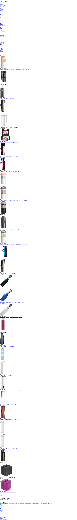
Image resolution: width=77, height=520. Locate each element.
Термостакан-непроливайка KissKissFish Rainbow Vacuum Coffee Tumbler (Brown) (12, 229)
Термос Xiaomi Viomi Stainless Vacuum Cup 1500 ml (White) (9, 127)
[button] (38, 23)
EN (1, 6)
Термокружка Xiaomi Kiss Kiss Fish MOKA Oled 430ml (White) (9, 404)
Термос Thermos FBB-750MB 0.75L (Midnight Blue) (8, 346)
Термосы (2, 27)
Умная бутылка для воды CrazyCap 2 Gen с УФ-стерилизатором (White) (11, 317)
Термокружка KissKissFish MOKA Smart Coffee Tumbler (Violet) (9, 171)
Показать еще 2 (2, 35)
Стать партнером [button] (3, 500)
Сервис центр (2, 5)
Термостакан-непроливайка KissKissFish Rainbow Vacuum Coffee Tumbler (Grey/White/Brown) (14, 200)
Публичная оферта (3, 517)
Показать (1, 55)
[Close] (0, 506)
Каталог (1, 8)
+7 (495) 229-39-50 (3, 511)
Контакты (1, 4)
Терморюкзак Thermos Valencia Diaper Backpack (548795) (9, 142)
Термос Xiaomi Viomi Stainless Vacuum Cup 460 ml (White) (9, 448)
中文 (2, 6)
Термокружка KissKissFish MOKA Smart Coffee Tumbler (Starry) (9, 156)
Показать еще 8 (2, 43)
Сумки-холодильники (4, 26)
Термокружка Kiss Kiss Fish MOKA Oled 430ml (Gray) (8, 273)
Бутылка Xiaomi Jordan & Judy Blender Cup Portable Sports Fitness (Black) (11, 83)
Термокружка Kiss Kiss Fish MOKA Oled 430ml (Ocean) (8, 258)
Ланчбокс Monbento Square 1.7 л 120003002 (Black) (8, 477)
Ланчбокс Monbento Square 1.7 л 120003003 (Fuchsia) (8, 492)
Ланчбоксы (2, 25)
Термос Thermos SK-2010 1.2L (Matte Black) (7, 98)
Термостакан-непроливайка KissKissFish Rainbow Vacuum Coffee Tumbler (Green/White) (13, 244)
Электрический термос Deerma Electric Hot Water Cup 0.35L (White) (10, 390)
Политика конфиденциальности (3, 519)
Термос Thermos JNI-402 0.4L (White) (5, 375)
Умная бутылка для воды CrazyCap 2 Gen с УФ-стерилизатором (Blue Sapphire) (12, 302)
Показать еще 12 (2, 50)
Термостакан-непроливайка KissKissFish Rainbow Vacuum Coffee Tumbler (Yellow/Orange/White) (14, 69)
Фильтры (1, 51)
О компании (2, 3)
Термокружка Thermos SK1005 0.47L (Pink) (6, 331)
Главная (1, 12)
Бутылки (2, 24)
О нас (1, 509)
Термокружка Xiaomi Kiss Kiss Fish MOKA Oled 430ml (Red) (9, 419)
